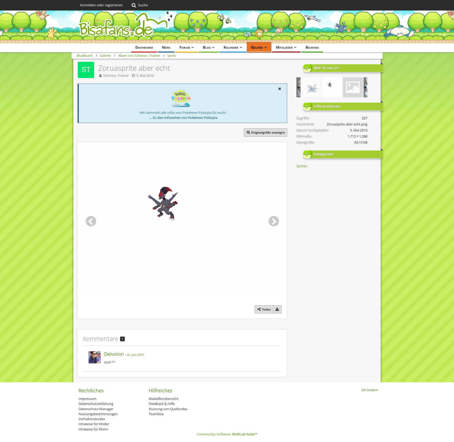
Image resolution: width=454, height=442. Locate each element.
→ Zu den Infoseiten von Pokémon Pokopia (183, 117)
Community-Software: (227, 434)
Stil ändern (369, 390)
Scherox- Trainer (116, 75)
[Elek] (353, 87)
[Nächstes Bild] (274, 221)
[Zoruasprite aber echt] (332, 87)
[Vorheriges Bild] (91, 221)
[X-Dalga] (311, 87)
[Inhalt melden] (277, 309)
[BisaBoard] (227, 27)
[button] (279, 89)
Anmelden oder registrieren (101, 5)
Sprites (301, 166)
